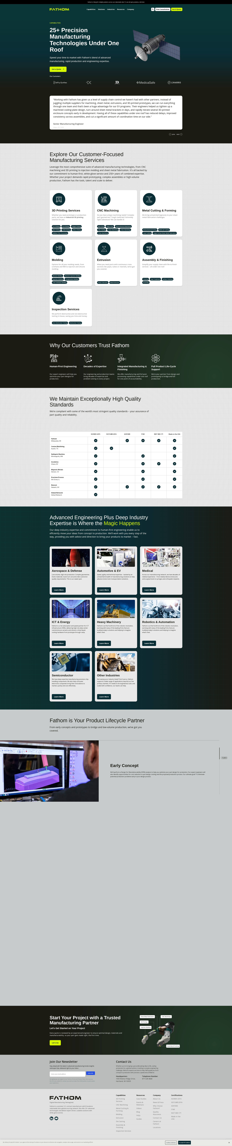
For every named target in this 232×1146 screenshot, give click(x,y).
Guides (139, 1119)
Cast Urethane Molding (59, 282)
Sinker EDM (109, 226)
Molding (119, 1114)
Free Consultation (162, 9)
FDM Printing (66, 230)
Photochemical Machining (123, 226)
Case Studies (141, 1099)
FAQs (138, 1115)
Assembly (146, 282)
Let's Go (55, 1043)
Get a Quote (56, 69)
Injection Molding (58, 279)
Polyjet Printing (76, 226)
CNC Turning (101, 230)
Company (130, 9)
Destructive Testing (75, 323)
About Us (156, 1099)
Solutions (101, 9)
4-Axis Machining (125, 230)
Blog (138, 1112)
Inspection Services (123, 1131)
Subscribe (90, 1073)
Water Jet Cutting (164, 230)
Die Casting (120, 1121)
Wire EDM (101, 226)
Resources (121, 9)
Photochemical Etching (150, 230)
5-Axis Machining (113, 230)
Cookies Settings (171, 1142)
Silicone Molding (57, 276)
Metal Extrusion (114, 282)
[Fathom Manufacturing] (72, 1098)
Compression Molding (71, 279)
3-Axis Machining (103, 233)
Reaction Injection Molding (72, 276)
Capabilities (91, 9)
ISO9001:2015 (95, 434)
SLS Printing (56, 226)
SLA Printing (65, 226)
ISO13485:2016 (111, 434)
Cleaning (145, 279)
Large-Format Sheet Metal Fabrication (164, 233)
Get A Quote (176, 9)
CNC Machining (122, 1105)
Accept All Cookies (184, 1142)
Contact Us (157, 1118)
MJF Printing (56, 230)
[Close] (229, 1143)
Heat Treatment (155, 279)
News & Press (158, 1102)
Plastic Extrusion (103, 282)
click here (141, 2)
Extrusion (119, 1118)
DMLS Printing (77, 230)
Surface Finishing (167, 279)
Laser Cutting (147, 233)
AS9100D (127, 434)
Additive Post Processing (60, 233)
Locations (157, 1127)
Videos (139, 1108)
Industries (111, 9)
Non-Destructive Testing (60, 323)
